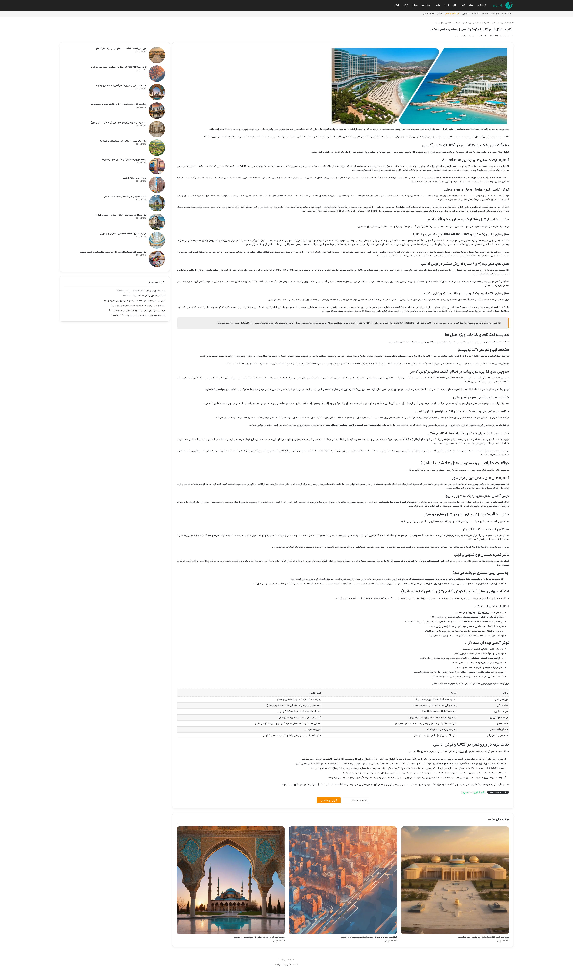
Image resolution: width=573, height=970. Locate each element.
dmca (295, 964)
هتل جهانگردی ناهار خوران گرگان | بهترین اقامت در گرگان (121, 215)
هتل (471, 5)
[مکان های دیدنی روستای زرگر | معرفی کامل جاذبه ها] (157, 147)
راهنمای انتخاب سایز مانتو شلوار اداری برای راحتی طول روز (127, 300)
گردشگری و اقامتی (452, 13)
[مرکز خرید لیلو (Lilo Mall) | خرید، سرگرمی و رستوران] (157, 240)
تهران (462, 5)
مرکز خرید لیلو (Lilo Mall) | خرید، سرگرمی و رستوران (123, 233)
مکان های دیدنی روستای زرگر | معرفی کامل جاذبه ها (123, 141)
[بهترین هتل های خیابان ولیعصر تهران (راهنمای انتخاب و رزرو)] (157, 129)
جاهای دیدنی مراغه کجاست (134, 178)
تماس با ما (287, 964)
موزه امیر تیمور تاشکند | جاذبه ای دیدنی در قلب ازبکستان (483, 937)
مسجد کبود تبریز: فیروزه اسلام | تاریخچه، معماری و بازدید (259, 937)
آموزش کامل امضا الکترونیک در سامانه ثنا (133, 290)
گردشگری (482, 5)
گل (454, 5)
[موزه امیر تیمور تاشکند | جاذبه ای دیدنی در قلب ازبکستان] (455, 880)
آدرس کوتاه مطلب (329, 800)
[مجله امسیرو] (502, 5)
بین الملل (495, 13)
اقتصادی (484, 13)
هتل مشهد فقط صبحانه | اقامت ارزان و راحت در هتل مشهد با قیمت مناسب (113, 252)
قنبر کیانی (161, 295)
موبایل (415, 5)
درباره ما (278, 964)
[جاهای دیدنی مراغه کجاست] (157, 185)
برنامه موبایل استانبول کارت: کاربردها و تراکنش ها (124, 159)
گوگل (405, 5)
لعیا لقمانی (160, 315)
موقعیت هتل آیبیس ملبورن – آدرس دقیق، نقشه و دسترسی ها (118, 104)
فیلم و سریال (428, 13)
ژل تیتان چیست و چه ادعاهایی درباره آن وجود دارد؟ (132, 305)
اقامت (437, 5)
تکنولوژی (465, 13)
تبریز (447, 5)
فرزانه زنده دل (159, 310)
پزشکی (439, 13)
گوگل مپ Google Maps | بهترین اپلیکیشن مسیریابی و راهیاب (369, 937)
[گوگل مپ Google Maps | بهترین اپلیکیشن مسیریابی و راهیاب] (343, 880)
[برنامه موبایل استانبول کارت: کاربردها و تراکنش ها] (157, 166)
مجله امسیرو (507, 13)
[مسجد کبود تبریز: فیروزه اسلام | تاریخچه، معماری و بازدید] (231, 880)
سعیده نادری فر (158, 290)
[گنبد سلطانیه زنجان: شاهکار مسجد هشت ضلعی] (157, 203)
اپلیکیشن (426, 5)
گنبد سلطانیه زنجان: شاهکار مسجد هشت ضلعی (125, 196)
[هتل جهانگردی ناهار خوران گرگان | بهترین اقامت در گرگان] (157, 222)
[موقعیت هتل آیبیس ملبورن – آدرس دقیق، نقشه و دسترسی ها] (157, 110)
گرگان (396, 5)
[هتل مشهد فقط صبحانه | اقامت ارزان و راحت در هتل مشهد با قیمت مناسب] (157, 259)
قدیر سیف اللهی (158, 300)
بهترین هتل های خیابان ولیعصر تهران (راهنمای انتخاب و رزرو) (118, 122)
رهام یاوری (160, 305)
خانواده (475, 13)
